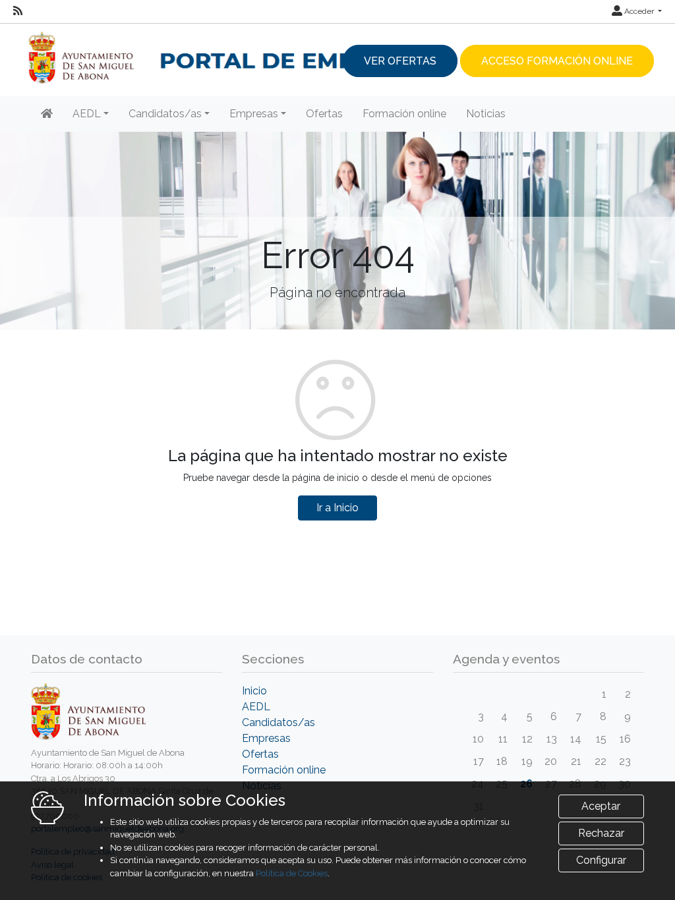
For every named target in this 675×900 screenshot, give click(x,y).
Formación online (404, 113)
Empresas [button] (253, 113)
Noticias (486, 113)
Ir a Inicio (337, 507)
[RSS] (17, 11)
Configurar (601, 860)
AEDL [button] (87, 113)
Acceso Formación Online (557, 61)
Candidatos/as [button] (165, 113)
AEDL (256, 706)
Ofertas (324, 113)
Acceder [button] (639, 11)
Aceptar (600, 806)
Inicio (254, 691)
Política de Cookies (292, 873)
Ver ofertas (400, 61)
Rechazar (601, 833)
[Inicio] (47, 114)
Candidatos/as (278, 722)
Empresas (266, 738)
